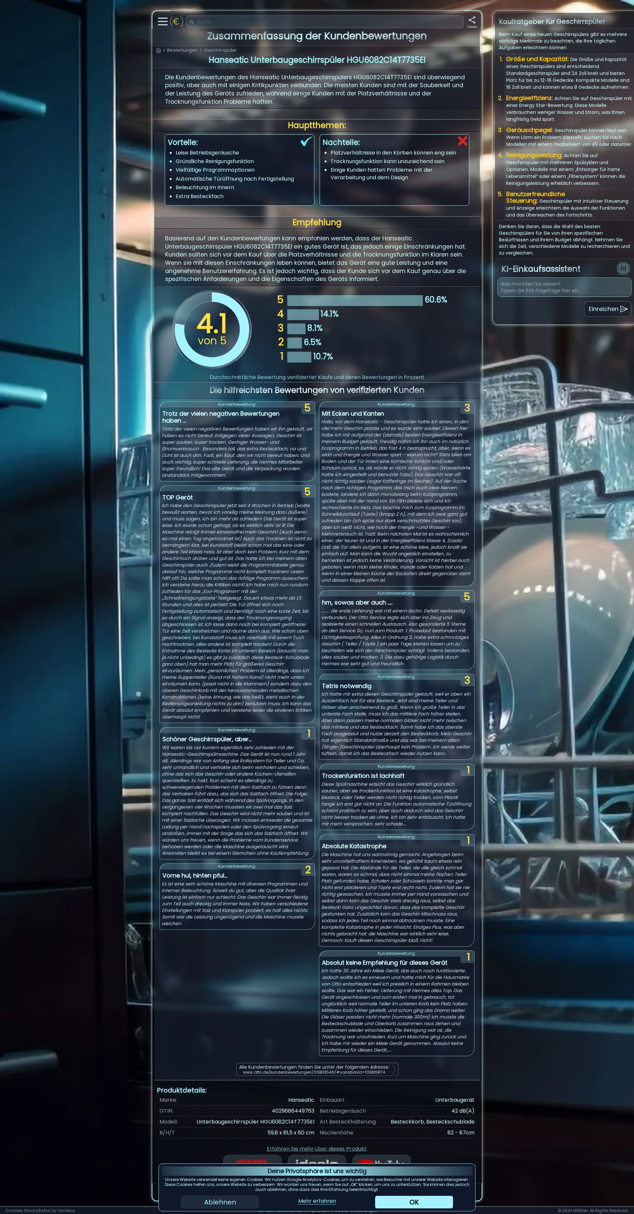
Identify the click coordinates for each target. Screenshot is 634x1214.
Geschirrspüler (220, 50)
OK (414, 1202)
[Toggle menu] (163, 21)
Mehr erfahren (317, 1201)
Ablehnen (220, 1202)
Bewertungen (182, 50)
